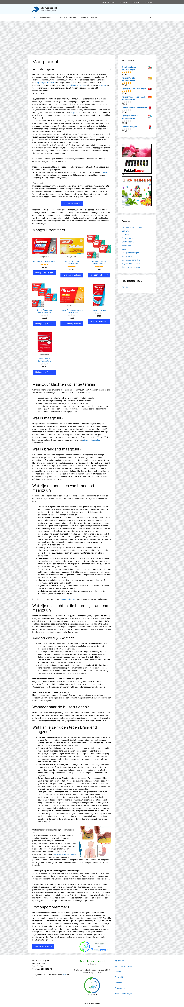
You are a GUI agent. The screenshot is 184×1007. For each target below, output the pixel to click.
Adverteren (119, 961)
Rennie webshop (46, 17)
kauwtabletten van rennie (65, 854)
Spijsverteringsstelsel (88, 17)
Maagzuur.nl (49, 8)
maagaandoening (68, 599)
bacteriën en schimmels (76, 85)
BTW (65, 974)
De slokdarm (127, 238)
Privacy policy (120, 988)
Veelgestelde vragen (108, 2)
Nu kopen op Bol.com (44, 273)
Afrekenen (148, 2)
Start (34, 17)
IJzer (124, 249)
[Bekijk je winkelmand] (151, 17)
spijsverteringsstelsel (91, 440)
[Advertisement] (92, 37)
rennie (104, 172)
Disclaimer (119, 982)
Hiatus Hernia (128, 245)
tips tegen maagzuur (46, 82)
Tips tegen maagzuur (68, 17)
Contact (118, 972)
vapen (74, 112)
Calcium (125, 231)
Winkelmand (136, 2)
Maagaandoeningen (130, 253)
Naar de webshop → (72, 203)
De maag (125, 235)
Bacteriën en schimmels (132, 227)
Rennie (125, 287)
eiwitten (102, 85)
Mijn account (124, 2)
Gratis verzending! (82, 970)
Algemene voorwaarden (125, 966)
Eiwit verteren (128, 242)
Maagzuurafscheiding (131, 260)
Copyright (119, 977)
